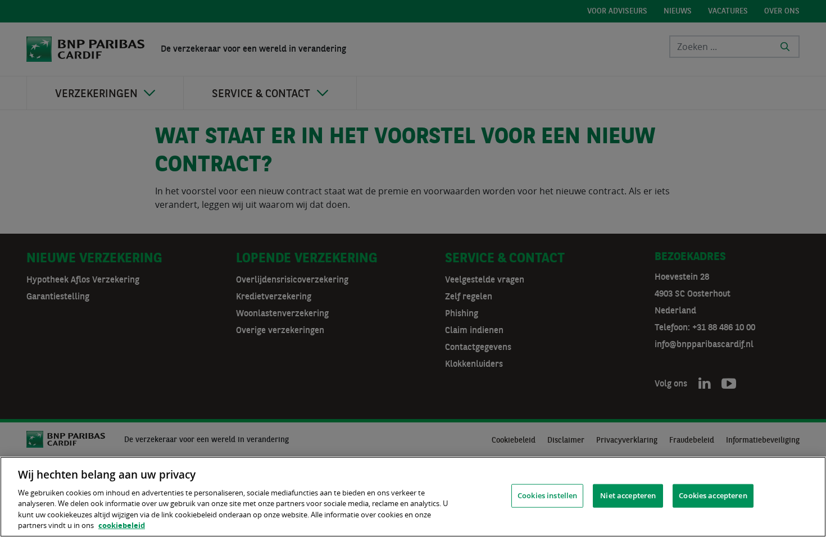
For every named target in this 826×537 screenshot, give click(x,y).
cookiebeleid (121, 525)
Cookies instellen (547, 495)
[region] (413, 497)
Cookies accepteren (713, 495)
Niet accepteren (628, 495)
